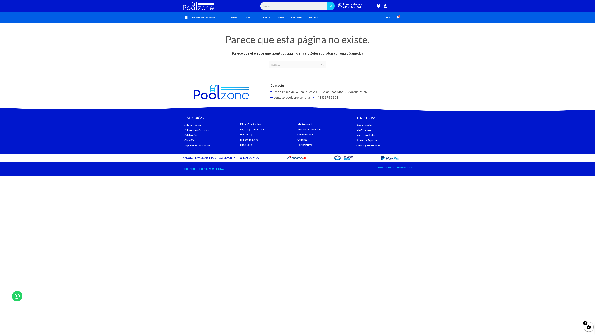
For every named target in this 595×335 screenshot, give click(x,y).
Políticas (313, 17)
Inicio (234, 17)
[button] (186, 17)
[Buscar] (331, 6)
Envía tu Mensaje (352, 3)
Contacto (296, 17)
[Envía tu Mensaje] (340, 5)
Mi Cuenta (264, 17)
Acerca (280, 17)
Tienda (248, 17)
